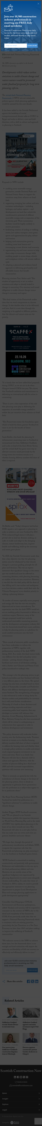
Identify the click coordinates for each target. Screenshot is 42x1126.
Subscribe (32, 46)
